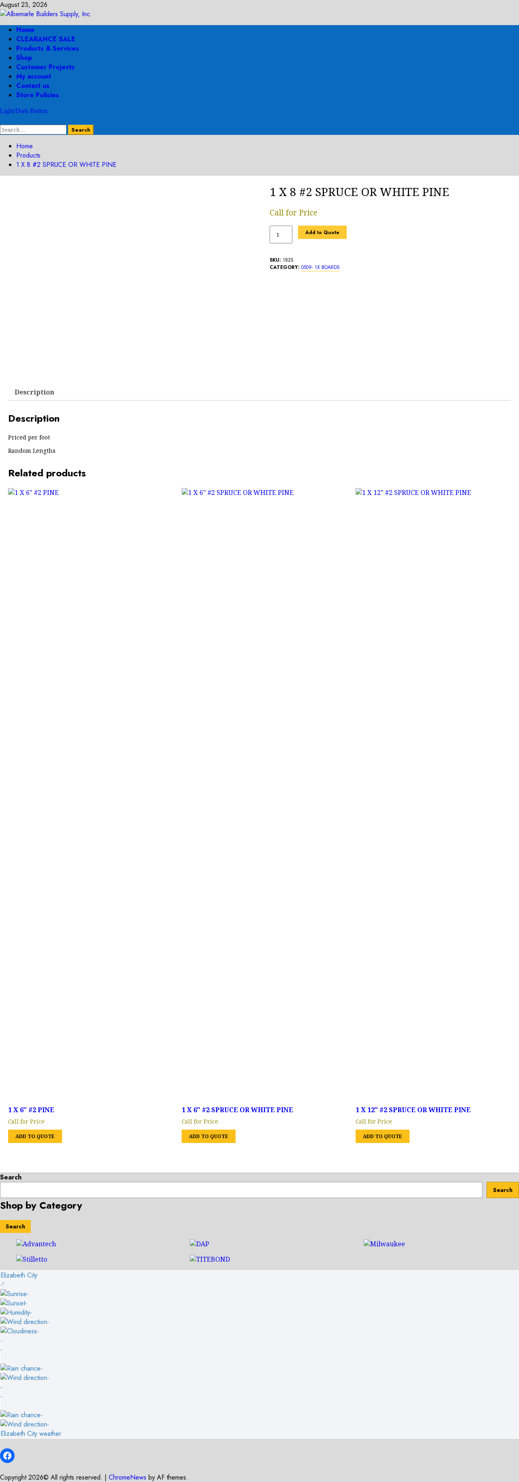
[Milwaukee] (384, 1243)
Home (25, 29)
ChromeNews (127, 1477)
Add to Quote (322, 232)
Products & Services (47, 48)
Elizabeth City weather (30, 1433)
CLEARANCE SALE (45, 39)
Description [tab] (34, 392)
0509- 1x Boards (320, 267)
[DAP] (199, 1243)
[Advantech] (36, 1243)
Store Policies (37, 95)
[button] (2, 120)
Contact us (32, 85)
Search (10, 1177)
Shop (24, 57)
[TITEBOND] (210, 1259)
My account (33, 76)
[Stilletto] (31, 1259)
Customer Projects (45, 67)
